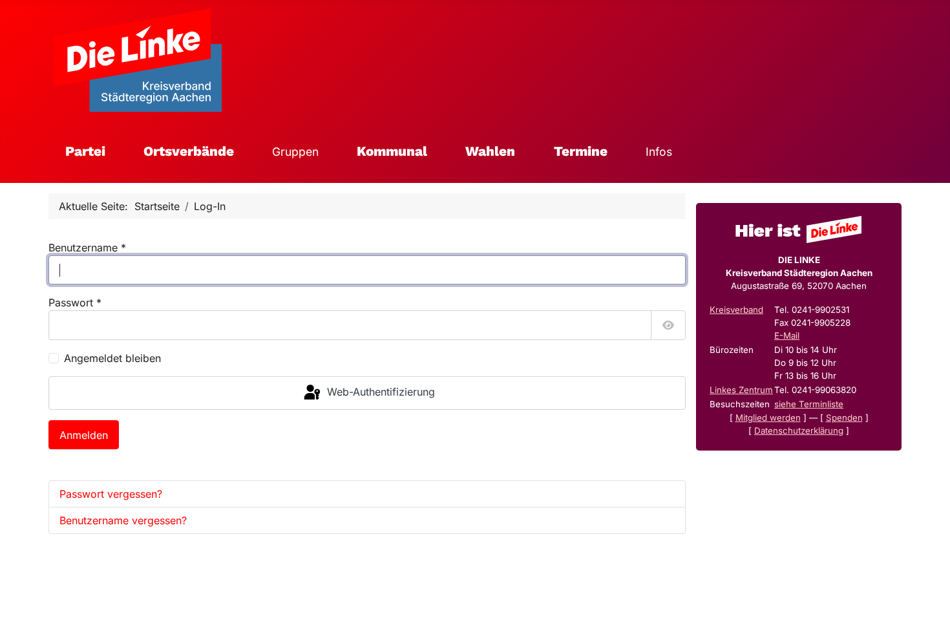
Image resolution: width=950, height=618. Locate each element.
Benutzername (87, 247)
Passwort (74, 302)
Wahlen (490, 151)
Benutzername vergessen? (123, 520)
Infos (659, 151)
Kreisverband (736, 309)
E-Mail (786, 335)
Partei (85, 151)
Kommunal (392, 151)
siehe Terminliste (808, 404)
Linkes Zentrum (741, 390)
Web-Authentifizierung (379, 391)
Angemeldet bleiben (112, 358)
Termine (580, 151)
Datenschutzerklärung (798, 430)
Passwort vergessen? (110, 493)
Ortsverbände (188, 151)
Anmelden (83, 435)
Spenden (844, 417)
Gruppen (295, 151)
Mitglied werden (768, 417)
